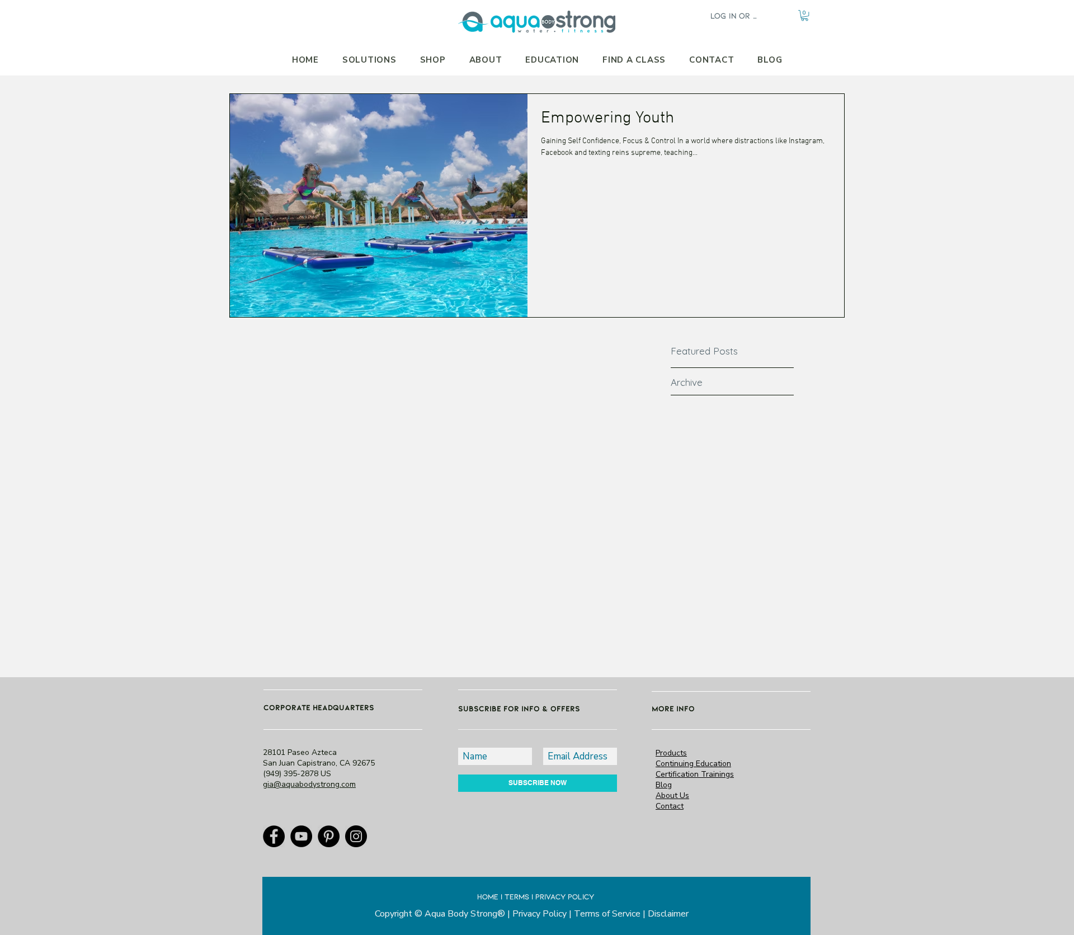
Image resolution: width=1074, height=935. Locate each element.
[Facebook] (274, 836)
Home (487, 896)
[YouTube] (301, 836)
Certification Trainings (695, 774)
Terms (517, 896)
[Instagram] (356, 836)
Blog (664, 785)
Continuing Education (693, 763)
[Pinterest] (329, 836)
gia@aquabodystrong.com (309, 784)
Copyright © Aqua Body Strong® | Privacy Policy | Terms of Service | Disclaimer (532, 914)
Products (671, 753)
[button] (804, 15)
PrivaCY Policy (564, 896)
